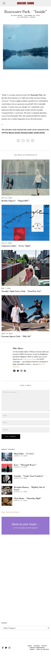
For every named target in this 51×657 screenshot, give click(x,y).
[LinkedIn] (24, 370)
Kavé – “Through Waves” (25, 465)
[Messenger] (23, 140)
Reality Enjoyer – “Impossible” (15, 200)
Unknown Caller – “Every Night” (16, 246)
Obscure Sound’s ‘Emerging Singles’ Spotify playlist (26, 132)
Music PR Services (43, 649)
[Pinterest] (32, 140)
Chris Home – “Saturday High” (27, 498)
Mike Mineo (18, 15)
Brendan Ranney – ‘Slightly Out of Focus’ (29, 488)
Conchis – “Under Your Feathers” (29, 476)
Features (37, 645)
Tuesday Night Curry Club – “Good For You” (21, 291)
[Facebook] (18, 140)
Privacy (44, 645)
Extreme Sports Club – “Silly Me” (16, 336)
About (30, 645)
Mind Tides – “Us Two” (24, 453)
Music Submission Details (10, 512)
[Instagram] (21, 370)
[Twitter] (28, 140)
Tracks (32, 17)
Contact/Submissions (37, 647)
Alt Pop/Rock (23, 17)
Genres (32, 649)
